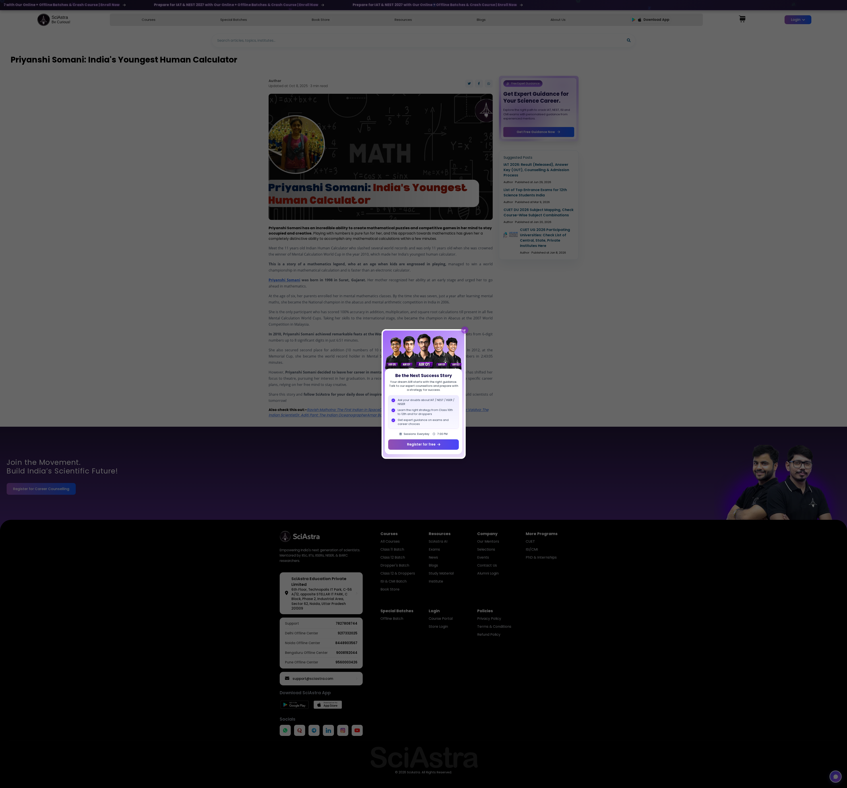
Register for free (421, 444)
